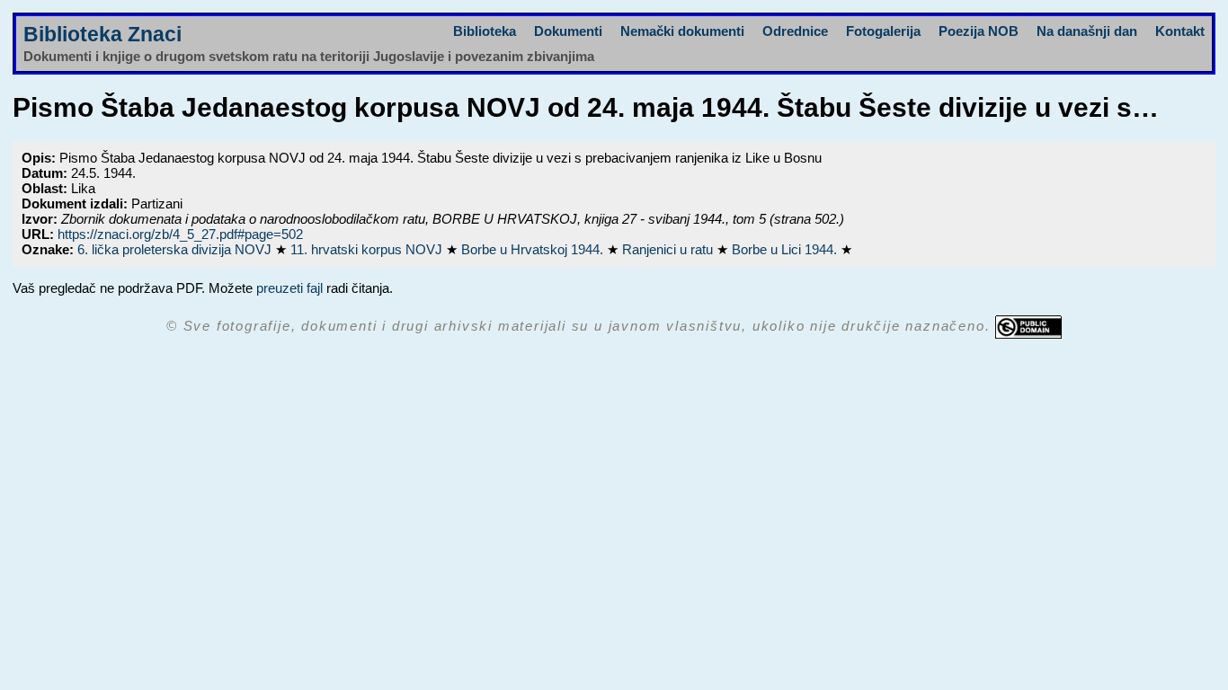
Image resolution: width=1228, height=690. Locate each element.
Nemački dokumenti (682, 31)
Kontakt (1180, 31)
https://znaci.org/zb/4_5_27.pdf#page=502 (180, 234)
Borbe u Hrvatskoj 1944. (534, 249)
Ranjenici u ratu (669, 249)
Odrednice (795, 31)
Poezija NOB (979, 31)
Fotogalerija (883, 31)
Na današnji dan (1087, 31)
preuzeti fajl (289, 288)
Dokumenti (568, 31)
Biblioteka (484, 31)
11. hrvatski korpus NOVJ (368, 249)
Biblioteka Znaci (102, 34)
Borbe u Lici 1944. (786, 249)
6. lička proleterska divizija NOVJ (176, 249)
